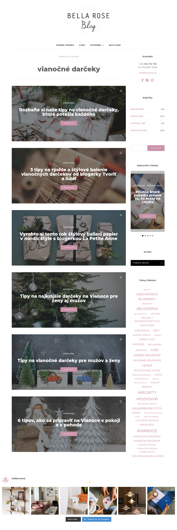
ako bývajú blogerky (148, 296)
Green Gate (147, 339)
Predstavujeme (139, 130)
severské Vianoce (147, 404)
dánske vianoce (142, 335)
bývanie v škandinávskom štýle (147, 319)
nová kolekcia (141, 383)
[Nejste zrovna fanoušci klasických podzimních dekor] (16, 501)
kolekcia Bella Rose (147, 370)
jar (156, 350)
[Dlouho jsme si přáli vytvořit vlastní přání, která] (103, 501)
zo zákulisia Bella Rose (148, 456)
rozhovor (148, 399)
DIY (157, 330)
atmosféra (148, 304)
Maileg (156, 379)
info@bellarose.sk (148, 73)
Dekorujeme (137, 109)
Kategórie (95, 45)
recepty (148, 393)
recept (147, 387)
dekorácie (142, 330)
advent (148, 290)
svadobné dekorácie (153, 413)
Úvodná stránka (65, 45)
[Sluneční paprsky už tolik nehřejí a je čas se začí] (74, 501)
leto (159, 375)
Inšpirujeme (68, 103)
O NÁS (82, 45)
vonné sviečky (147, 452)
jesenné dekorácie (147, 360)
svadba (136, 413)
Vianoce (148, 430)
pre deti (156, 382)
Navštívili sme (138, 123)
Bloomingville (141, 314)
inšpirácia (142, 350)
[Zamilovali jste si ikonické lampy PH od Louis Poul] (132, 501)
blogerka (148, 309)
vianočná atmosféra (148, 436)
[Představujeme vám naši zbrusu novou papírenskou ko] (161, 501)
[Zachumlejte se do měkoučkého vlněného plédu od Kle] (45, 501)
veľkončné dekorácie (147, 421)
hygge (139, 344)
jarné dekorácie (148, 355)
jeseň (148, 365)
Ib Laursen (155, 344)
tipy (138, 417)
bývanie (156, 314)
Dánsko (158, 335)
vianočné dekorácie (148, 441)
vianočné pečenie (147, 445)
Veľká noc (147, 424)
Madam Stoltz (142, 379)
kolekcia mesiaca (142, 375)
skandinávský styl (148, 408)
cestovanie (147, 325)
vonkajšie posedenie (147, 448)
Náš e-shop (115, 45)
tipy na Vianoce (152, 417)
